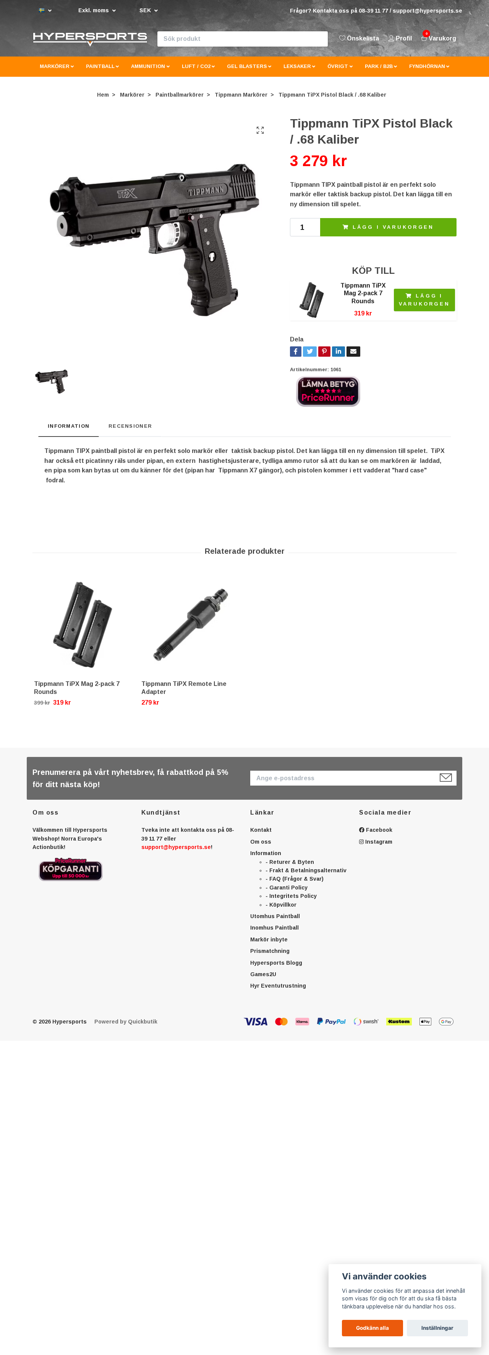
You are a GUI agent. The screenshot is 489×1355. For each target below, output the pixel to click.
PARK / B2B (379, 72)
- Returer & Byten (290, 868)
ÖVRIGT (337, 72)
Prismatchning (270, 957)
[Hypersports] (122, 42)
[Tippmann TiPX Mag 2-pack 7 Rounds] (83, 631)
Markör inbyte (269, 946)
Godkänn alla (372, 1328)
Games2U (263, 980)
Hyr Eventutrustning (278, 992)
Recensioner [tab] (130, 432)
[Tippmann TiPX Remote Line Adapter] (190, 631)
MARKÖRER (55, 72)
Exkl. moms (94, 10)
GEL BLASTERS (247, 72)
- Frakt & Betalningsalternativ (306, 877)
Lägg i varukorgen (393, 233)
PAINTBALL (100, 72)
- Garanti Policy (287, 894)
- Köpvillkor (281, 911)
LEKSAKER (297, 72)
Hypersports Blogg (276, 969)
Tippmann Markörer (241, 101)
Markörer (132, 101)
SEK (145, 10)
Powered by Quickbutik (125, 1028)
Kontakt (261, 836)
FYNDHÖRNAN (427, 72)
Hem (103, 101)
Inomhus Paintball (274, 934)
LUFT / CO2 (196, 72)
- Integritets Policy (291, 902)
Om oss (260, 848)
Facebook (378, 836)
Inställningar (437, 1328)
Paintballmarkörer (179, 101)
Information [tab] (68, 432)
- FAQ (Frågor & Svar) (295, 885)
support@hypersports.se (176, 854)
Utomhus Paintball (275, 922)
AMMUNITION (148, 72)
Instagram (378, 848)
